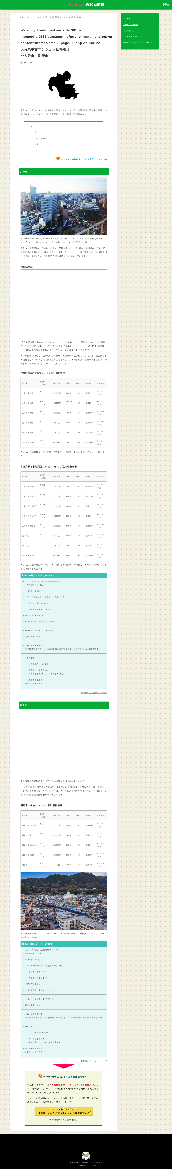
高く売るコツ (128, 31)
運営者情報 (74, 1162)
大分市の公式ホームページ (94, 693)
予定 (82, 350)
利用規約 (85, 1162)
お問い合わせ (96, 1162)
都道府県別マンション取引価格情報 (138, 42)
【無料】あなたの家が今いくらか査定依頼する (64, 1111)
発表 (34, 937)
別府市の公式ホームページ (94, 1061)
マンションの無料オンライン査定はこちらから (84, 159)
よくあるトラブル (130, 36)
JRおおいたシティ (47, 346)
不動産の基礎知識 (130, 25)
